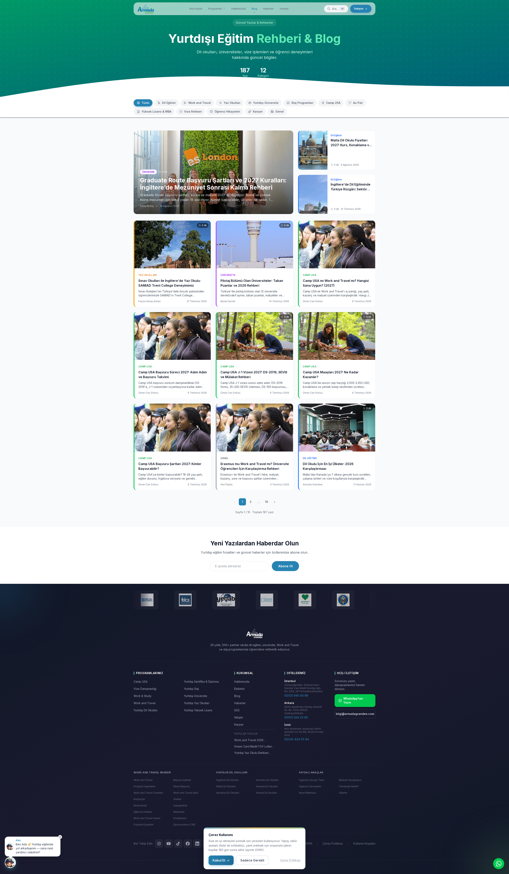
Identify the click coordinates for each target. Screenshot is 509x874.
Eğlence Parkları (143, 811)
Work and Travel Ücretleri (148, 792)
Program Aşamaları (144, 786)
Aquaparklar (180, 805)
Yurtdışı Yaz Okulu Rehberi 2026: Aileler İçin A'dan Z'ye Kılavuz (252, 753)
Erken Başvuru (181, 786)
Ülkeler (343, 792)
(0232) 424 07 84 (296, 739)
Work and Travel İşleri (185, 792)
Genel (279, 111)
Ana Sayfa (195, 8)
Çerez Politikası (290, 860)
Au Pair (358, 102)
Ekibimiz (239, 688)
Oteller (177, 799)
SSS (237, 710)
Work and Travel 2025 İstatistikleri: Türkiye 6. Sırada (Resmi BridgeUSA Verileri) (253, 740)
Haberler (268, 8)
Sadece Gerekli (252, 860)
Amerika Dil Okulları (267, 780)
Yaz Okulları (232, 102)
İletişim (358, 8)
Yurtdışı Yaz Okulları (196, 703)
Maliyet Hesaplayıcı (350, 780)
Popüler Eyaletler (143, 824)
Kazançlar (139, 799)
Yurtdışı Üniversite (266, 102)
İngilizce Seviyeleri (310, 786)
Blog (254, 8)
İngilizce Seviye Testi (311, 780)
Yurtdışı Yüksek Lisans (198, 710)
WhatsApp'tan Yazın (353, 700)
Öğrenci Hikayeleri (227, 111)
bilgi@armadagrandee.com (355, 713)
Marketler (179, 811)
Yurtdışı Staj (191, 688)
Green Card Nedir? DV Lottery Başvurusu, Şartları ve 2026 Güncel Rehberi (254, 746)
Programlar (215, 8)
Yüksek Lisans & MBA (156, 111)
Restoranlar (140, 805)
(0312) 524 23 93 (296, 717)
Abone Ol (285, 566)
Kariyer (284, 8)
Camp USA (333, 102)
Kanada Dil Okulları (267, 786)
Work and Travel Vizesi (147, 818)
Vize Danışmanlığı (145, 688)
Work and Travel (199, 102)
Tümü (145, 102)
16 (266, 501)
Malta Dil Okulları (226, 786)
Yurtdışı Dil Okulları (145, 710)
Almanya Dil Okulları (227, 792)
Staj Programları (302, 102)
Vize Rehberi (193, 111)
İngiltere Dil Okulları (227, 780)
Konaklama (179, 818)
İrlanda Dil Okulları (266, 792)
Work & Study (143, 696)
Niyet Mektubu (307, 792)
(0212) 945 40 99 (296, 695)
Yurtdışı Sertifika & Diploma (201, 681)
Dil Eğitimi (169, 102)
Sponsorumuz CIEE (184, 824)
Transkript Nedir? (349, 786)
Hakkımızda (238, 8)
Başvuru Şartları (182, 780)
